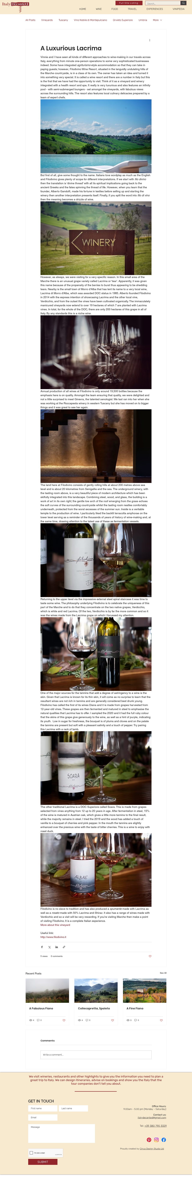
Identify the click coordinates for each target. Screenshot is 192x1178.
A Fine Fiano (135, 1008)
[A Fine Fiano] (144, 991)
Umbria (143, 20)
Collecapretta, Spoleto (94, 1008)
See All (163, 973)
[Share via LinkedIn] (56, 947)
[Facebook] (164, 1140)
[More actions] (150, 40)
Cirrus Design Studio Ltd (152, 1148)
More (156, 20)
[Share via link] (64, 947)
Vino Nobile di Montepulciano (90, 20)
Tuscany (63, 20)
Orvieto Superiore (123, 20)
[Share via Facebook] (41, 947)
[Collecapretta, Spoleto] (96, 991)
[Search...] (183, 3)
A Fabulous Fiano (41, 1008)
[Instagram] (156, 1140)
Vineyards (47, 20)
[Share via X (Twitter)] (49, 947)
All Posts (30, 20)
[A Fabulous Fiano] (47, 991)
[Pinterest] (149, 1140)
